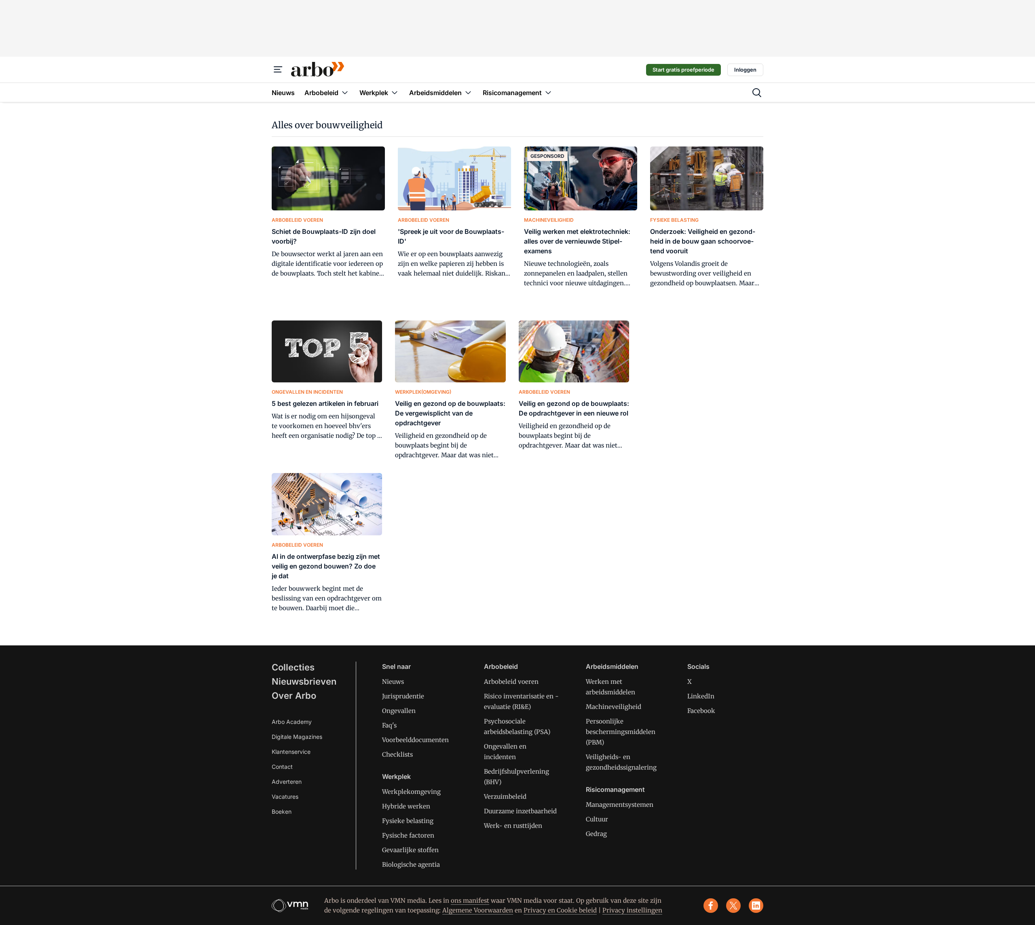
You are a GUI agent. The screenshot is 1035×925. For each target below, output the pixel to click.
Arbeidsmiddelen (612, 666)
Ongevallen (399, 711)
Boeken (281, 811)
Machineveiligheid (613, 707)
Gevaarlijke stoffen (410, 850)
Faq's (389, 725)
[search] (756, 93)
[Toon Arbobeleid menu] (345, 92)
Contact (282, 766)
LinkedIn (700, 696)
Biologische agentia (411, 864)
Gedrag (596, 834)
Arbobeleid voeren (511, 681)
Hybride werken (406, 806)
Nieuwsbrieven (304, 681)
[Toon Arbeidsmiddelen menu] (468, 92)
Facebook (701, 711)
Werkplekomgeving (411, 792)
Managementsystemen (619, 804)
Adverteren (287, 781)
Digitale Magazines (297, 736)
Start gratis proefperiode (683, 69)
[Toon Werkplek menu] (394, 92)
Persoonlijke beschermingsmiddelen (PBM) (620, 731)
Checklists (397, 754)
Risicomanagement (615, 789)
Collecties (293, 667)
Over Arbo (294, 695)
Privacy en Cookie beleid (560, 910)
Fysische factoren (408, 835)
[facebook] (710, 905)
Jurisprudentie (403, 696)
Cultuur (597, 819)
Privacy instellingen (632, 910)
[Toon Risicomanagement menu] (548, 92)
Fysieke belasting (407, 821)
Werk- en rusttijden (513, 826)
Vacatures (285, 796)
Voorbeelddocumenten (415, 740)
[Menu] (278, 70)
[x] (733, 905)
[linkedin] (756, 905)
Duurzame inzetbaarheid (520, 811)
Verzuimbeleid (505, 796)
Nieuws (393, 681)
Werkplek (396, 776)
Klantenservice (291, 751)
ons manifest (470, 900)
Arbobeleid (501, 666)
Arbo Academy (292, 721)
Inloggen (745, 69)
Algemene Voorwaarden (477, 910)
